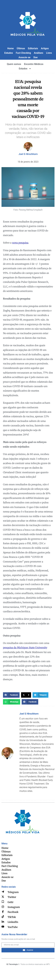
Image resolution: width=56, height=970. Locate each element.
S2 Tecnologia (12, 964)
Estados (23, 68)
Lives (49, 52)
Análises (38, 52)
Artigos (45, 48)
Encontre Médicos (33, 64)
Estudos (8, 52)
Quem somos (14, 64)
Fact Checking (23, 52)
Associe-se (24, 57)
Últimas (21, 48)
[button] (11, 695)
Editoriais (33, 48)
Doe (35, 57)
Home (10, 48)
